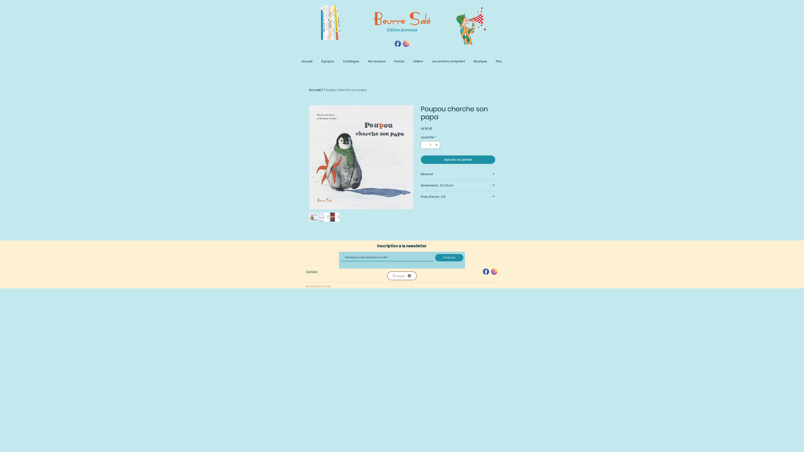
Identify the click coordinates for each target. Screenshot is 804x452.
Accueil (315, 89)
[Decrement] (424, 145)
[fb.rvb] (398, 44)
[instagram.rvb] (406, 44)
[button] (351, 61)
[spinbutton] (430, 145)
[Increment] (436, 145)
